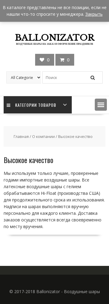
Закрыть (94, 14)
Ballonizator (54, 37)
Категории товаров (35, 105)
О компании (43, 136)
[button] (101, 105)
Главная (21, 136)
